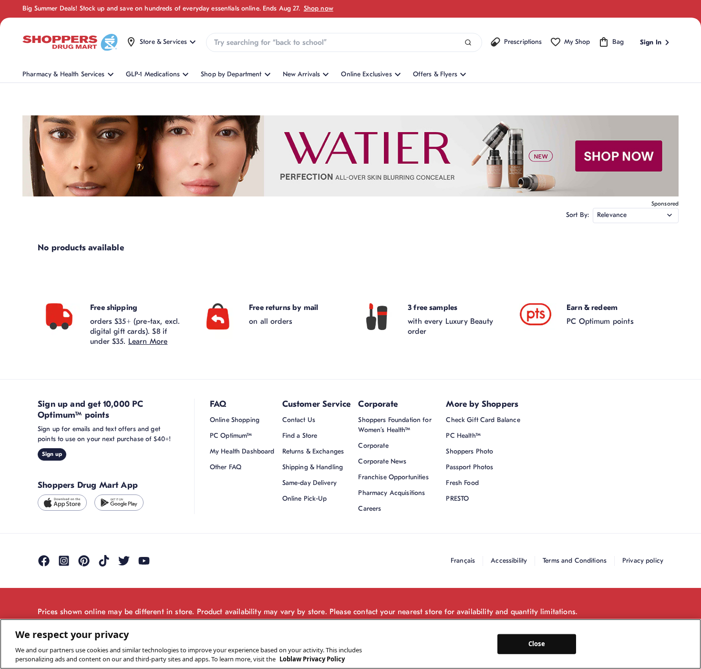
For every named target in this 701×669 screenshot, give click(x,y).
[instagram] (64, 561)
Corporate (373, 446)
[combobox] (344, 42)
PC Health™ (463, 436)
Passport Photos (469, 467)
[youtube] (144, 561)
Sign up (52, 454)
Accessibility (509, 560)
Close (536, 643)
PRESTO (457, 498)
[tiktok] (104, 561)
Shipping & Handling (312, 467)
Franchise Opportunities (393, 477)
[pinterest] (84, 561)
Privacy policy (642, 560)
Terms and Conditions (575, 560)
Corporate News (382, 461)
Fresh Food (462, 483)
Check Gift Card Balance (483, 420)
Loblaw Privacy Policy (312, 659)
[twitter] (124, 561)
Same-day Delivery (309, 483)
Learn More (148, 341)
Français (463, 560)
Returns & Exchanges (313, 451)
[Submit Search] (468, 42)
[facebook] (44, 561)
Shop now (318, 8)
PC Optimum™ (231, 436)
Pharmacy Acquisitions (391, 493)
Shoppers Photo (469, 451)
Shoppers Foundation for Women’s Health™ (394, 425)
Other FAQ (225, 467)
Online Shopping (234, 420)
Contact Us (298, 420)
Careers (369, 508)
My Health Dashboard (242, 451)
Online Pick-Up (304, 498)
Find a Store (300, 436)
